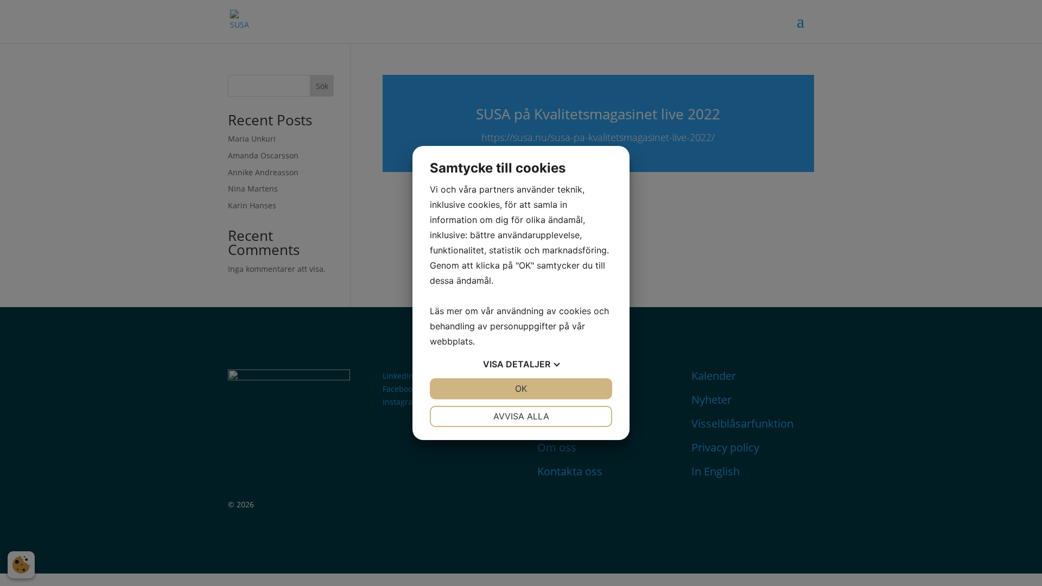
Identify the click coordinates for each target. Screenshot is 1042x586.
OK (521, 388)
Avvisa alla (521, 416)
